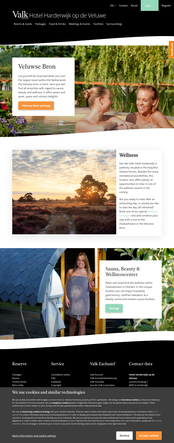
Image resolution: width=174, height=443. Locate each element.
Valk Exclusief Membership (103, 378)
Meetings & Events (79, 24)
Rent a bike (17, 385)
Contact (123, 5)
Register (166, 5)
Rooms (15, 378)
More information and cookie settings (34, 435)
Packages (40, 24)
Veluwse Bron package (36, 105)
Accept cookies (148, 435)
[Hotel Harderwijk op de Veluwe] (59, 19)
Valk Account (96, 374)
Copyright (56, 385)
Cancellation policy (60, 374)
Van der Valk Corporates (102, 385)
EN (112, 5)
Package (114, 308)
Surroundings (114, 24)
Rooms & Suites (23, 24)
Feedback (56, 381)
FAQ (53, 378)
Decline (124, 435)
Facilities (98, 24)
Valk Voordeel (97, 381)
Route (134, 5)
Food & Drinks (57, 24)
